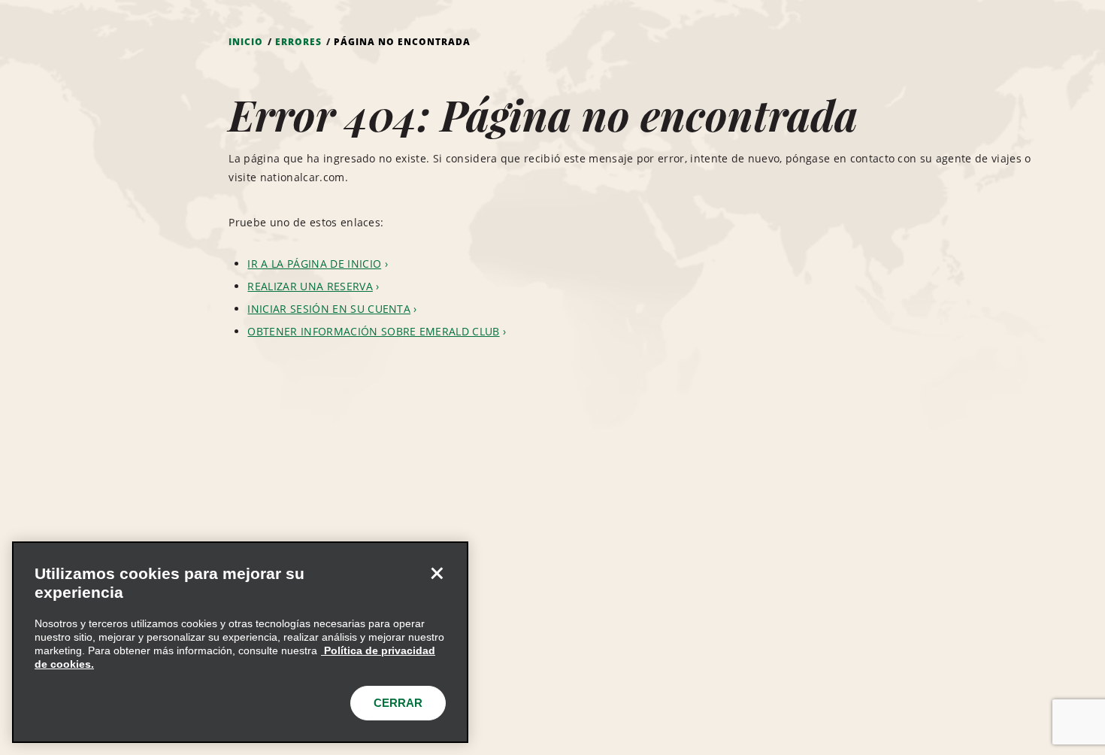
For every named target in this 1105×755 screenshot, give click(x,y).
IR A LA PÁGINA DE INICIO (314, 263)
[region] (240, 642)
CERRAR (398, 702)
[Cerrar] (437, 573)
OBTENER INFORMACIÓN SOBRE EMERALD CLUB (373, 331)
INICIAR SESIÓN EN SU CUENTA (328, 309)
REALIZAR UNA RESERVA (309, 286)
